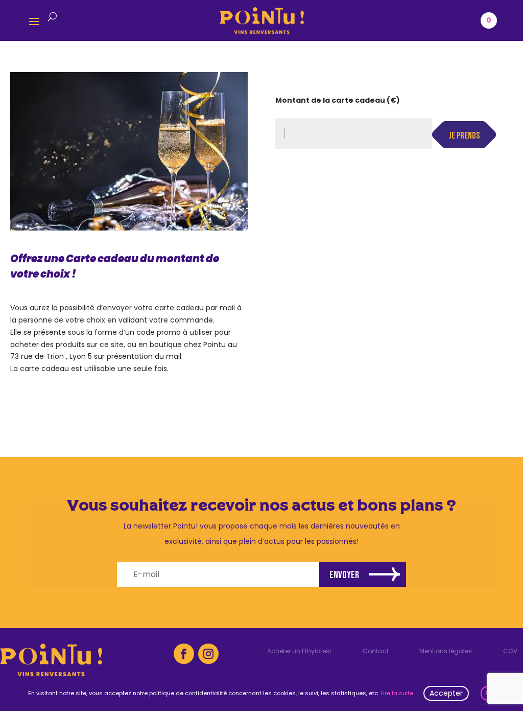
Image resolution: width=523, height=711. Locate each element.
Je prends (464, 135)
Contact (376, 651)
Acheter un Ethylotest (299, 651)
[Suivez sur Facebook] (184, 654)
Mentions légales (445, 651)
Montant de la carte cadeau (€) (337, 100)
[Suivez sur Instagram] (208, 654)
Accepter (446, 693)
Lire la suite (397, 693)
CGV (510, 651)
